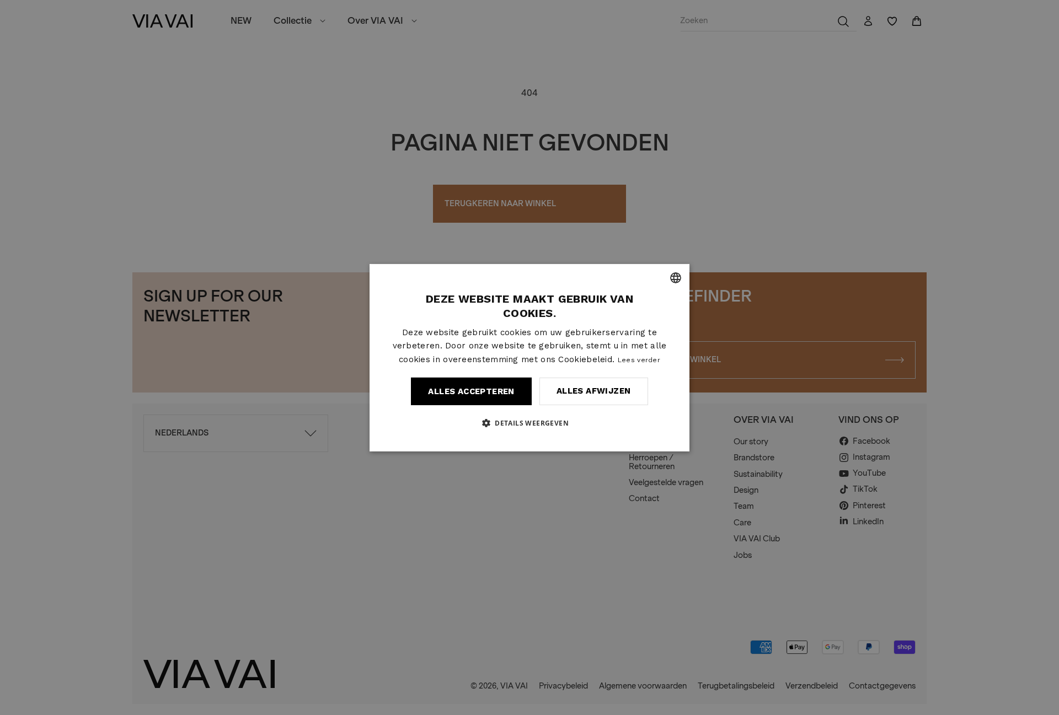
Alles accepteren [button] (471, 391)
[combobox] (675, 277)
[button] (529, 422)
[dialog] (529, 357)
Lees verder (639, 360)
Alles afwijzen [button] (594, 391)
